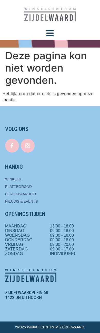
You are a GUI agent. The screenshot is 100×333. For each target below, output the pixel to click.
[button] (50, 33)
